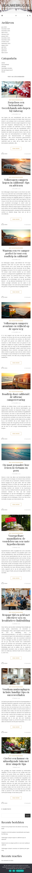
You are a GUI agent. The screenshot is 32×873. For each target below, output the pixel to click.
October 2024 (5, 41)
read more (16, 148)
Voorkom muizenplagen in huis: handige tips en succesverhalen (16, 692)
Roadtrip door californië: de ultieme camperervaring (16, 396)
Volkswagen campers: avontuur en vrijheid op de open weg (16, 326)
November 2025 (5, 30)
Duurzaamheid (5, 64)
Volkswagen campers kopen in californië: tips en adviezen (16, 182)
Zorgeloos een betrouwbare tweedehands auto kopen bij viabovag (16, 106)
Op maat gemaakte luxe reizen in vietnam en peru (16, 467)
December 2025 (5, 29)
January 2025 (4, 36)
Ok (10, 870)
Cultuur (3, 62)
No (14, 870)
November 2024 (5, 39)
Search (27, 815)
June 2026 (4, 27)
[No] (30, 868)
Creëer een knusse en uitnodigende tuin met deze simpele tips (16, 761)
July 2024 (3, 47)
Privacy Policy (20, 870)
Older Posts (7, 809)
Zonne (5, 153)
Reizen (3, 72)
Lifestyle (3, 66)
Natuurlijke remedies (6, 68)
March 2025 (4, 32)
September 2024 (5, 43)
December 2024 (5, 38)
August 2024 (4, 45)
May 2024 (4, 49)
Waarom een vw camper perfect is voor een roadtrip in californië (16, 253)
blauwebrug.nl (16, 5)
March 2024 (4, 52)
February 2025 (5, 34)
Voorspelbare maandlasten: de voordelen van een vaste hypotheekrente (16, 540)
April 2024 (4, 50)
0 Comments (27, 153)
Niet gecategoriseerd (7, 70)
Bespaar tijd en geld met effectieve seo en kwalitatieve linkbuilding (16, 617)
